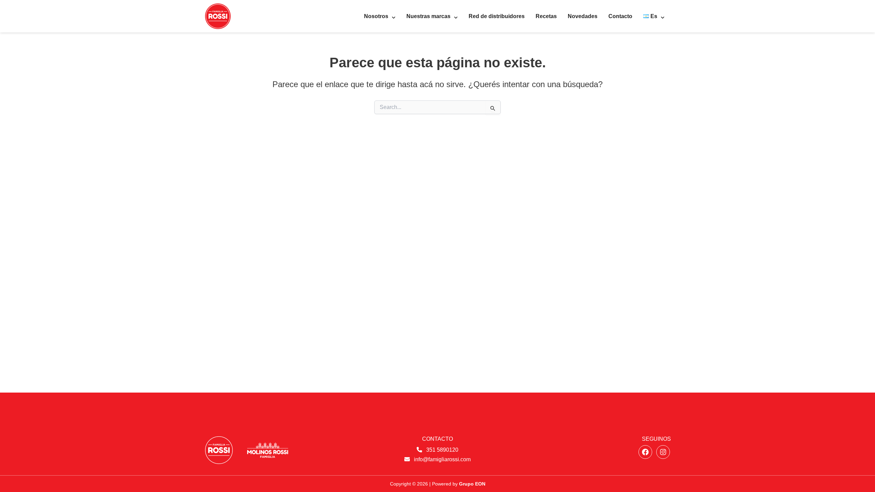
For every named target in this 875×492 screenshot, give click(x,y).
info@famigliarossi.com (442, 459)
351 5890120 (442, 450)
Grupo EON (472, 484)
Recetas (546, 16)
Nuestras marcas (428, 16)
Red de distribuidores (497, 16)
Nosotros (376, 16)
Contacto (620, 16)
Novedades (582, 16)
